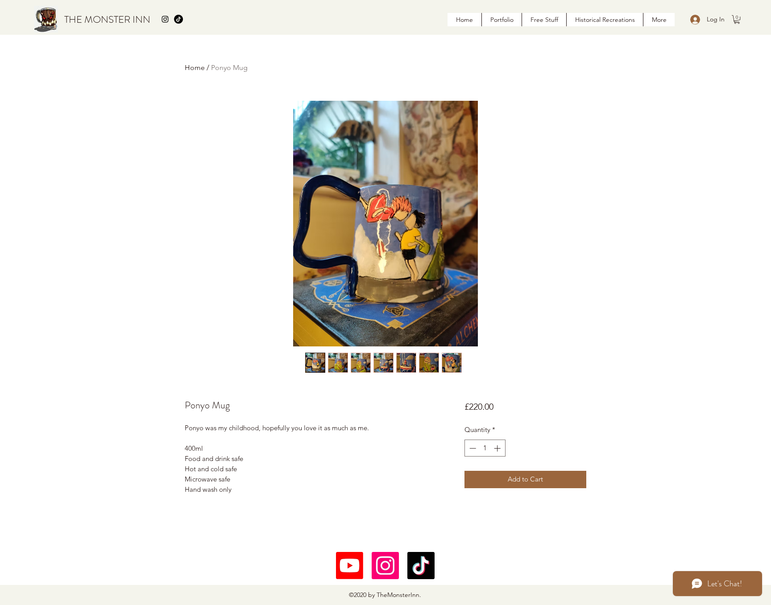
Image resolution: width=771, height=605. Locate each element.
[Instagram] (385, 565)
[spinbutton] (484, 448)
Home (195, 67)
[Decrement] (472, 448)
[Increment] (498, 448)
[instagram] (165, 19)
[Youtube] (349, 565)
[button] (737, 19)
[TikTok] (178, 19)
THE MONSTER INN (107, 19)
